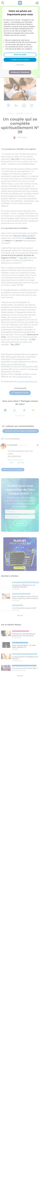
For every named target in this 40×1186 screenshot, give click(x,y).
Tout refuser (20, 65)
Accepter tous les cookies (20, 59)
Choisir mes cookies (20, 54)
